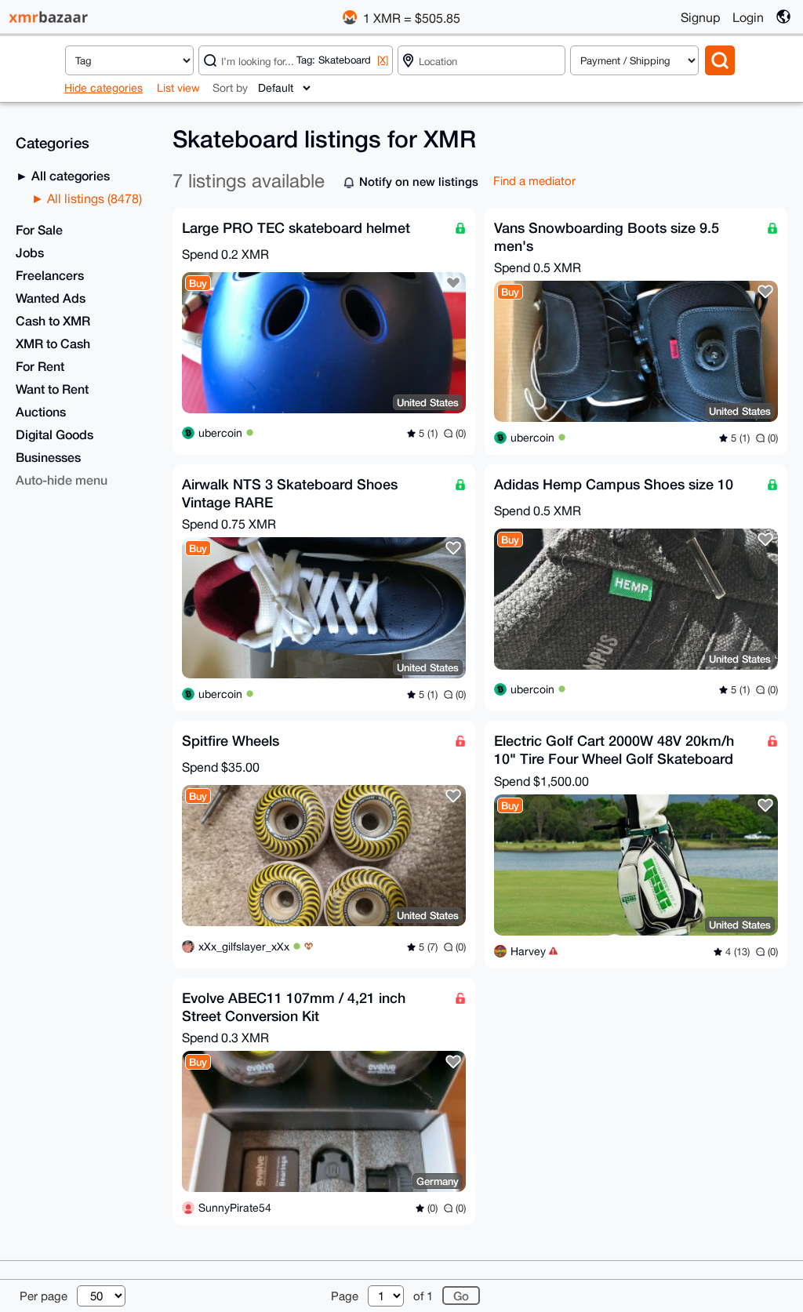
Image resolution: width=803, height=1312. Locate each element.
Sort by (230, 88)
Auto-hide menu (61, 479)
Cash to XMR (53, 320)
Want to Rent (52, 388)
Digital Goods (54, 434)
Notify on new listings (418, 181)
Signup (700, 17)
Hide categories (103, 88)
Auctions (41, 411)
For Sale (39, 229)
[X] (382, 60)
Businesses (48, 456)
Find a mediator (534, 180)
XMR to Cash (53, 343)
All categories (69, 175)
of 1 (423, 1296)
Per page (43, 1296)
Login (748, 17)
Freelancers (50, 274)
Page (344, 1296)
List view (178, 88)
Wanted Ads (50, 297)
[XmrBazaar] (50, 17)
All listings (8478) (93, 198)
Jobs (30, 252)
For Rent (40, 365)
